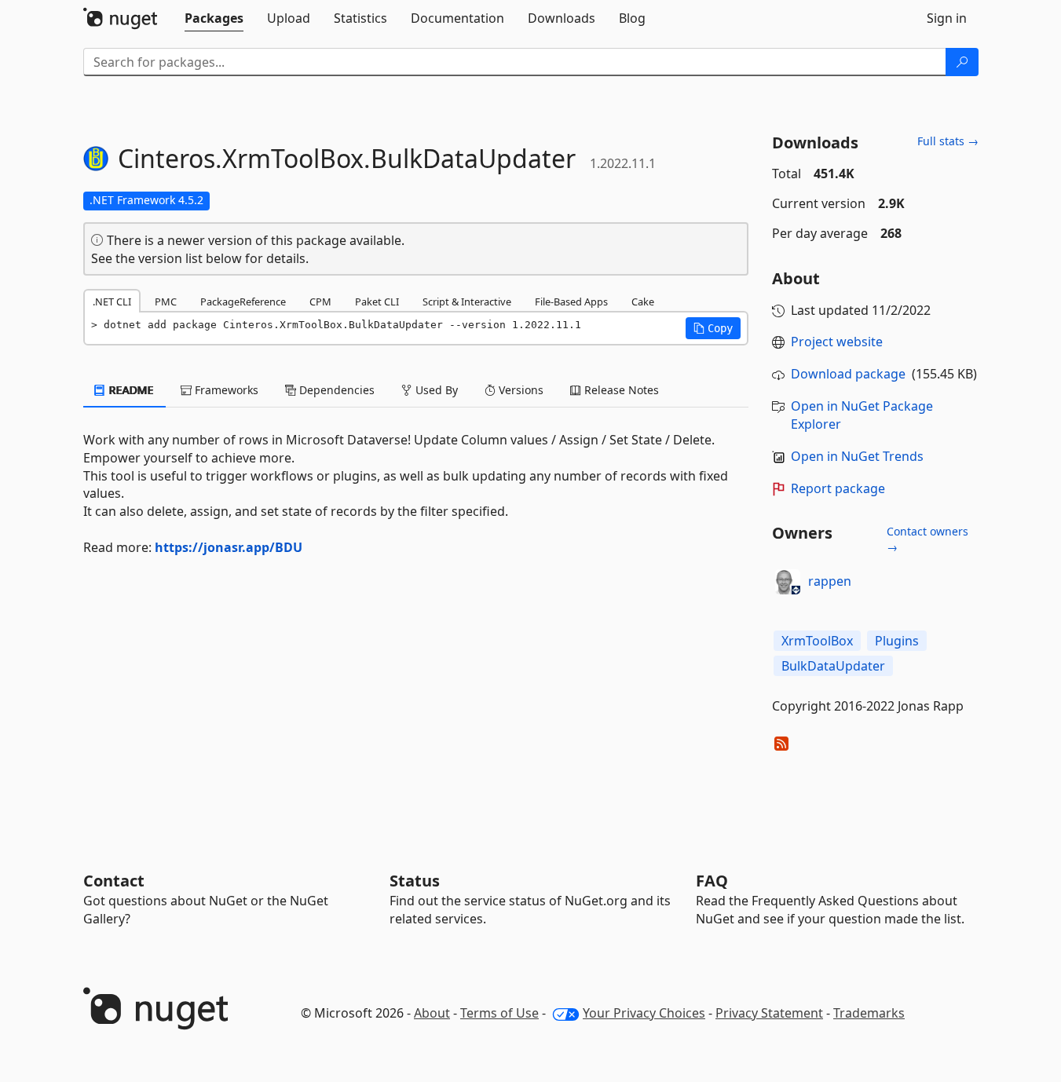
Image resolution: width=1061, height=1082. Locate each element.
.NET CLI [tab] (112, 301)
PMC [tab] (166, 301)
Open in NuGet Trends (857, 456)
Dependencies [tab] (335, 389)
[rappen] (788, 582)
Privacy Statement (769, 1013)
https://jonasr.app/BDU (228, 547)
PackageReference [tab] (243, 301)
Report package (838, 488)
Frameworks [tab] (225, 389)
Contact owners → (927, 539)
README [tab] (130, 389)
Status (415, 880)
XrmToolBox (817, 640)
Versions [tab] (519, 389)
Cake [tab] (642, 301)
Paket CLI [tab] (377, 301)
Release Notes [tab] (620, 389)
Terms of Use (499, 1013)
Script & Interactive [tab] (467, 301)
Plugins (897, 640)
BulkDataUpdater (833, 665)
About (432, 1013)
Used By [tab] (435, 389)
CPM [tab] (320, 301)
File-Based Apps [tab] (571, 301)
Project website (837, 341)
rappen (829, 581)
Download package (848, 373)
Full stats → (948, 140)
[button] (713, 328)
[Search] (962, 62)
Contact (114, 880)
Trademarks (869, 1013)
